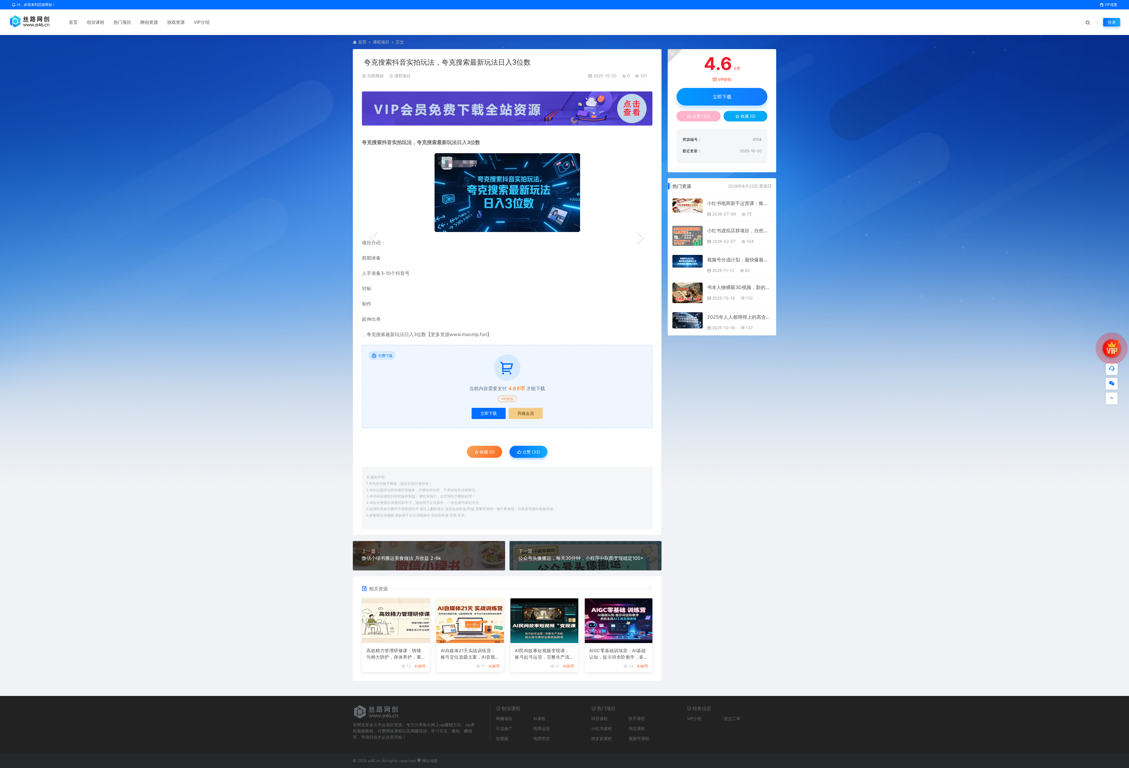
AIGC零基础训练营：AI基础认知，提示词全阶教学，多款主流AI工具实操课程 (617, 654)
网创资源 (149, 22)
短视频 (502, 738)
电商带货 (541, 738)
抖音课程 (599, 718)
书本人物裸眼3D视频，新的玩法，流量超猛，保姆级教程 (739, 287)
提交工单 (732, 718)
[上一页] (373, 237)
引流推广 (504, 728)
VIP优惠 (1110, 4)
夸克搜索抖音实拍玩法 (387, 142)
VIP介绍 (202, 22)
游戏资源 (176, 22)
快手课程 (637, 718)
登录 (1112, 22)
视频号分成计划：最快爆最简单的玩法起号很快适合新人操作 (739, 260)
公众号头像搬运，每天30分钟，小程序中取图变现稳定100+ (581, 558)
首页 (73, 22)
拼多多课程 (601, 738)
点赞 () (530, 451)
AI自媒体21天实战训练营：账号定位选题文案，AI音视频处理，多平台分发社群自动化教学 (468, 654)
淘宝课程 (637, 728)
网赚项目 (504, 718)
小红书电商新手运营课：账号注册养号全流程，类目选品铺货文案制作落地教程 (739, 203)
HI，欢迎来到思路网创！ (36, 4)
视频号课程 (639, 738)
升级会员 (525, 413)
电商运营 (541, 728)
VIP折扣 (507, 399)
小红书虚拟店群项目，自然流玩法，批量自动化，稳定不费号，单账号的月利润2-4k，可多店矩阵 (739, 230)
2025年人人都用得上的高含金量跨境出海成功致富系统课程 (739, 317)
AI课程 (539, 718)
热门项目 (122, 22)
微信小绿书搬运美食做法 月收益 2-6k (401, 558)
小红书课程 (601, 728)
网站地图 (429, 760)
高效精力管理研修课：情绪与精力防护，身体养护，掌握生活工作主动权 (393, 654)
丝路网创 (375, 75)
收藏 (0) (487, 451)
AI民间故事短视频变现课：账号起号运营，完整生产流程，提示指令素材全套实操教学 (542, 654)
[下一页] (640, 237)
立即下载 (488, 413)
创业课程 (95, 22)
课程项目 (381, 41)
